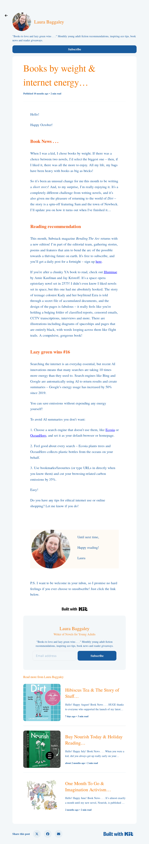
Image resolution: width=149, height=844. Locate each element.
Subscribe (74, 49)
